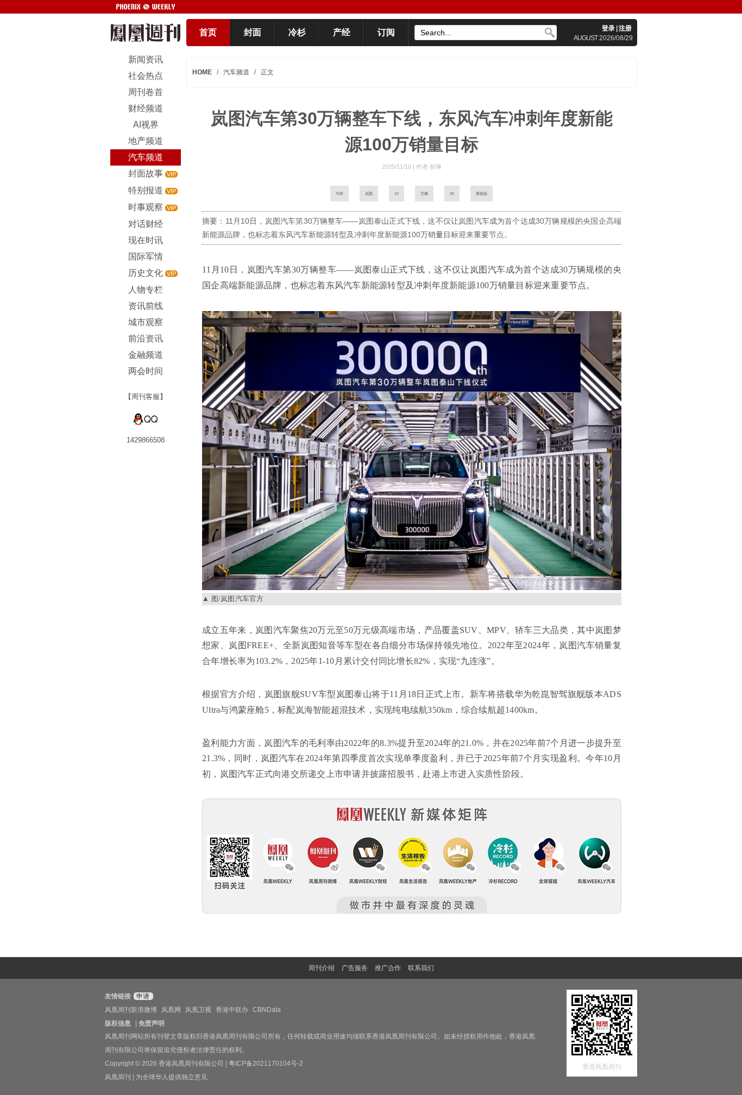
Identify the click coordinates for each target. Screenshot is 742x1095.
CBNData (267, 1010)
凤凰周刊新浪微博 (131, 1010)
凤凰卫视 (198, 1010)
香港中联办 (232, 1010)
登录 (608, 28)
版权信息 (118, 1023)
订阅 (386, 32)
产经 (341, 32)
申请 (142, 996)
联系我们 (421, 968)
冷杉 (297, 32)
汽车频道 (236, 72)
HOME (202, 72)
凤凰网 (171, 1010)
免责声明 (152, 1023)
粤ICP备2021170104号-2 (266, 1063)
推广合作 (388, 968)
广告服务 (355, 968)
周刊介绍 (322, 968)
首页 (208, 32)
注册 (625, 28)
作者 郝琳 (429, 166)
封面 (252, 32)
